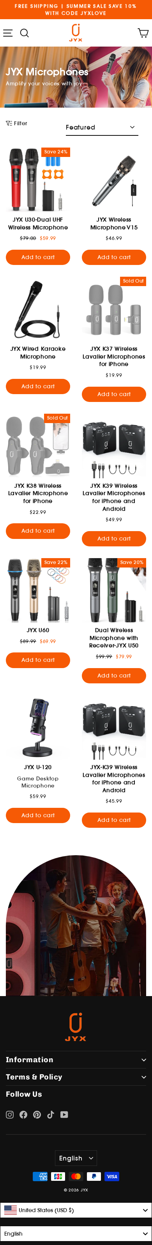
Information (29, 1059)
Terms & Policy (34, 1076)
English (71, 1158)
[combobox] (76, 1210)
